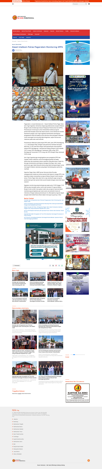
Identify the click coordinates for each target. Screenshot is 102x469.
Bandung (16, 421)
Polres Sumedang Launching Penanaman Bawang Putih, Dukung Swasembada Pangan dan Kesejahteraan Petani (43, 204)
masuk (19, 393)
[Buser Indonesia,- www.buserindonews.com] (23, 17)
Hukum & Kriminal (37, 31)
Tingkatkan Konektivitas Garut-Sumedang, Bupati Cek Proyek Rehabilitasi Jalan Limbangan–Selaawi (38, 1)
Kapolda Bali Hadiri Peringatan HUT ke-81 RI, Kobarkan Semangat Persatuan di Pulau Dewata (43, 214)
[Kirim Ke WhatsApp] (62, 265)
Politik (66, 31)
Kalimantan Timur (18, 431)
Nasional (46, 31)
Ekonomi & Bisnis (74, 31)
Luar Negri (21, 37)
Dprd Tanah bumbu (18, 434)
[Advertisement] (62, 17)
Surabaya (16, 436)
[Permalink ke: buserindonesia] (13, 50)
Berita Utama (16, 31)
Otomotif (37, 34)
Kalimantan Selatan (18, 429)
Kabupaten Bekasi (18, 449)
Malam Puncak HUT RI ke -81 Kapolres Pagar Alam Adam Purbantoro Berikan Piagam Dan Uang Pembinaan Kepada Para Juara (43, 207)
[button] (86, 4)
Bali (14, 444)
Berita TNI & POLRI (26, 31)
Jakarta (16, 419)
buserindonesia (18, 49)
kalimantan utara (18, 441)
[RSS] (88, 460)
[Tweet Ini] (53, 265)
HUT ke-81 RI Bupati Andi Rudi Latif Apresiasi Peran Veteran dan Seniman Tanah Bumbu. (44, 211)
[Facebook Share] (50, 265)
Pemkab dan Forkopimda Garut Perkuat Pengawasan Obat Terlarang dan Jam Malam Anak (44, 200)
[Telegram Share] (59, 265)
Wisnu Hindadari (18, 454)
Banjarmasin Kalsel (18, 446)
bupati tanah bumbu (19, 439)
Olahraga (30, 34)
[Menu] (13, 4)
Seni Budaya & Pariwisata (19, 34)
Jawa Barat (16, 451)
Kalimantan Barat (18, 426)
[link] (44, 241)
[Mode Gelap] (89, 4)
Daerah (52, 31)
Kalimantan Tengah (18, 424)
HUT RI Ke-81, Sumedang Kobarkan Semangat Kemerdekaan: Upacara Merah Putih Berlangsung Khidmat (43, 218)
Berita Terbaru (59, 31)
